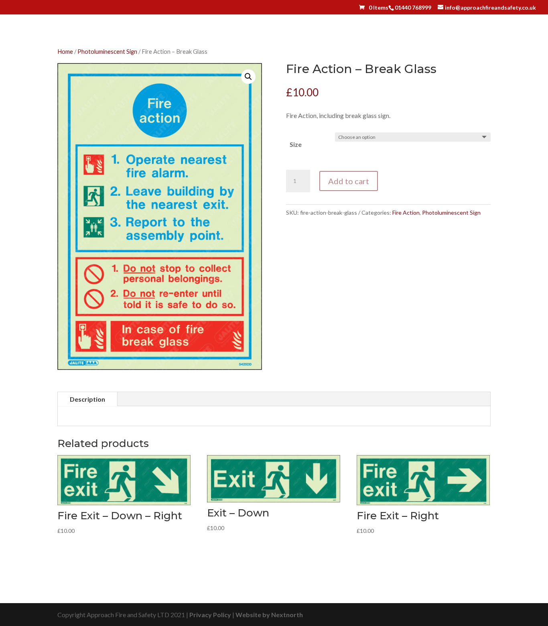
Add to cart (348, 181)
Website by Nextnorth (269, 614)
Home (65, 51)
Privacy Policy (210, 614)
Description (87, 399)
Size (296, 144)
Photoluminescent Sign (107, 51)
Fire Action (406, 212)
